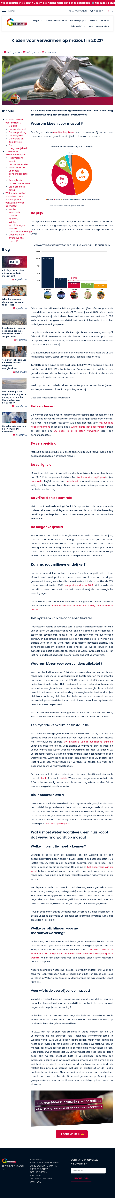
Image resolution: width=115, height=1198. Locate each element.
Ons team (35, 1181)
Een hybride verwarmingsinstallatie (21, 182)
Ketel (92, 20)
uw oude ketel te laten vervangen (76, 431)
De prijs (13, 126)
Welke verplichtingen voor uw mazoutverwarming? (20, 226)
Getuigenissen (38, 1172)
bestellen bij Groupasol (57, 823)
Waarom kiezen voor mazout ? (14, 121)
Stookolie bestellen (54, 20)
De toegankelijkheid (18, 147)
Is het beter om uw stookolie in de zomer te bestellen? (13, 302)
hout (44, 778)
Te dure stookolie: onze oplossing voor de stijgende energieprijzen (14, 364)
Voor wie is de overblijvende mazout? (16, 238)
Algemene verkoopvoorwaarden (44, 1161)
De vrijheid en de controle (16, 140)
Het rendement (17, 129)
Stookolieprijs (77, 20)
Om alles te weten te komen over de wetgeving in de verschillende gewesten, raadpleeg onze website (72, 953)
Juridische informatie (43, 1165)
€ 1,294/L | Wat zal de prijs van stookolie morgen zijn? (13, 273)
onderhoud (72, 481)
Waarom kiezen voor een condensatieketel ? (18, 172)
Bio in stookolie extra (17, 188)
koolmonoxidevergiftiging (91, 477)
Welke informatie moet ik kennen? (14, 214)
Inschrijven (81, 1178)
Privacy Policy (39, 1169)
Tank (103, 20)
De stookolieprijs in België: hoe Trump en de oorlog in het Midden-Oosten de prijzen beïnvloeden (14, 397)
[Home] (16, 23)
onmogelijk (37, 481)
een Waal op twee (63, 132)
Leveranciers (102, 26)
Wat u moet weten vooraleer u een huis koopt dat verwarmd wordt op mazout (15, 199)
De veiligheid (16, 135)
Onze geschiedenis (41, 1178)
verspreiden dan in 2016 (79, 585)
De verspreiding (17, 132)
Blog (91, 26)
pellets (63, 778)
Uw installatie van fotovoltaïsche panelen (88, 741)
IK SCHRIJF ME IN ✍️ (72, 1134)
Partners (35, 1175)
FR (107, 10)
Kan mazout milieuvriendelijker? (15, 153)
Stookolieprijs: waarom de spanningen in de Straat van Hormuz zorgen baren (14, 332)
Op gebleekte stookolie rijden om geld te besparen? (14, 429)
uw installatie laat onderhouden (88, 426)
